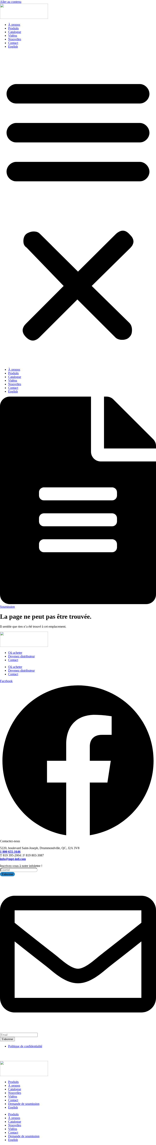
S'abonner (7, 1039)
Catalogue (14, 32)
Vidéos (12, 35)
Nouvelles (14, 39)
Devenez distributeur (21, 656)
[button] (78, 208)
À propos (14, 24)
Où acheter (15, 652)
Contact (13, 43)
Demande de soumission (23, 1103)
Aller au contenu (10, 1)
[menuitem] (13, 46)
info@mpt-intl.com (13, 859)
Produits (13, 28)
